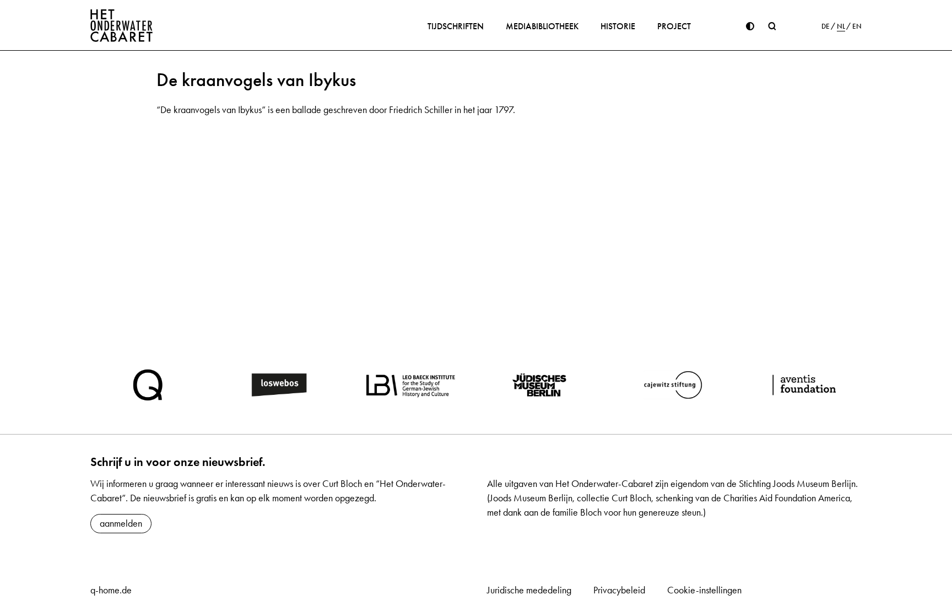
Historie (618, 26)
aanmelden (121, 523)
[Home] (121, 25)
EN (857, 26)
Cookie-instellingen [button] (704, 590)
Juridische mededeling (529, 590)
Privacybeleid (619, 590)
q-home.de (111, 590)
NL (841, 26)
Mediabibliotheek (542, 26)
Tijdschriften (456, 26)
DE (825, 26)
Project (674, 26)
